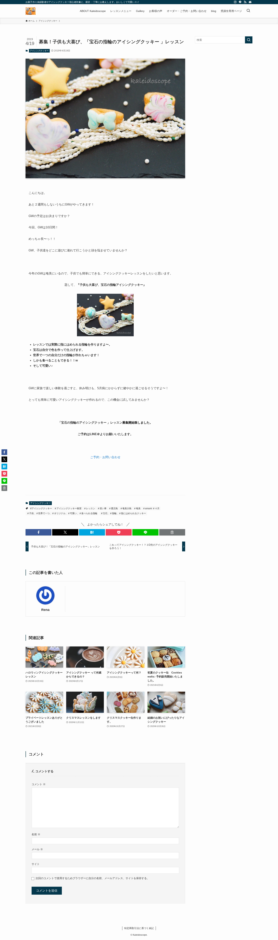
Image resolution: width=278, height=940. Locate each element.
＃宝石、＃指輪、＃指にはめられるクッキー (123, 513)
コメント (39, 784)
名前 (36, 834)
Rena (45, 610)
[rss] (245, 2)
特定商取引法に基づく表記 (139, 928)
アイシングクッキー (39, 51)
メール (37, 849)
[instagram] (235, 2)
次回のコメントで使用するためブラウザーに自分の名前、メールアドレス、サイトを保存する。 (92, 878)
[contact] (250, 2)
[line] (240, 2)
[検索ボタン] (248, 11)
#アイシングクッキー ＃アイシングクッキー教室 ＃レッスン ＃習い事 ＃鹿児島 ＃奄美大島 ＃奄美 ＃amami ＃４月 (94, 508)
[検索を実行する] (248, 39)
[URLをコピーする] (172, 532)
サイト (36, 864)
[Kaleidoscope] (31, 11)
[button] (38, 532)
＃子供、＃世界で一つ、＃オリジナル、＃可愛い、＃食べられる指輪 (62, 513)
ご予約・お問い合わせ (105, 457)
